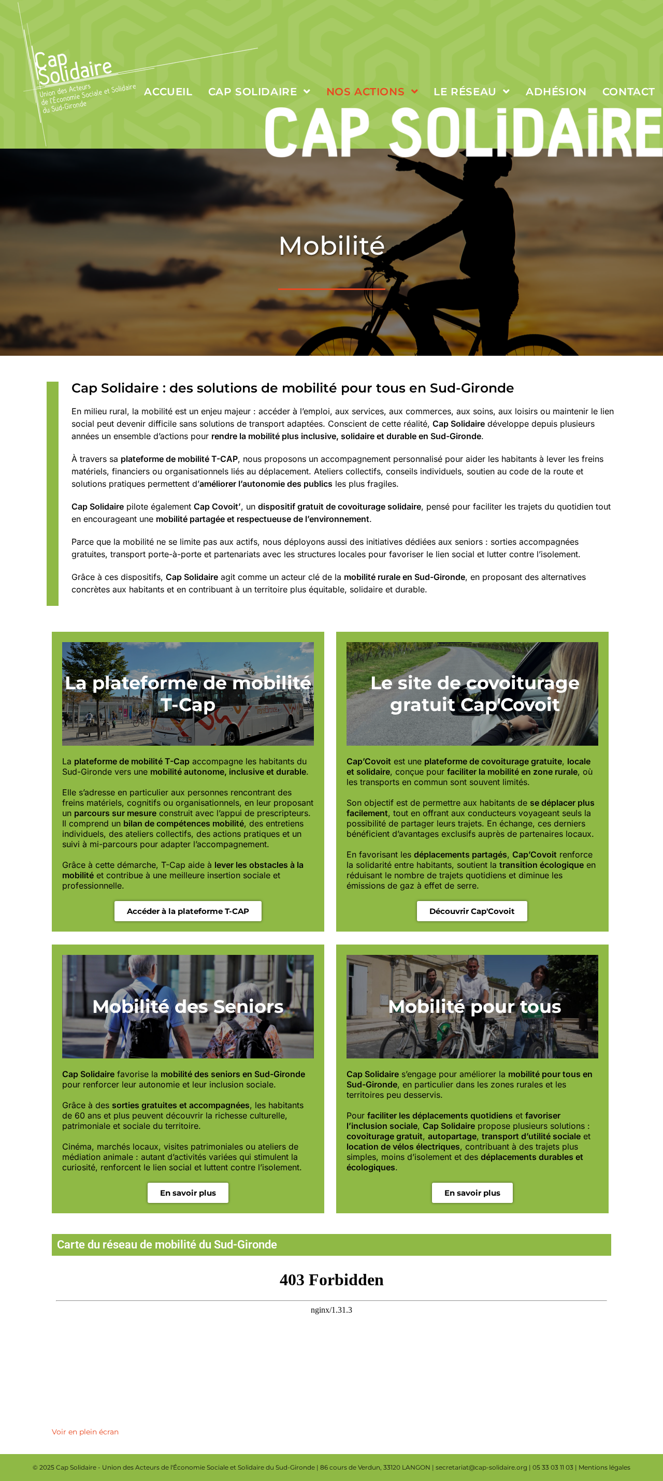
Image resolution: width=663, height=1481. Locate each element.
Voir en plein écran (85, 1431)
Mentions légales (604, 1467)
